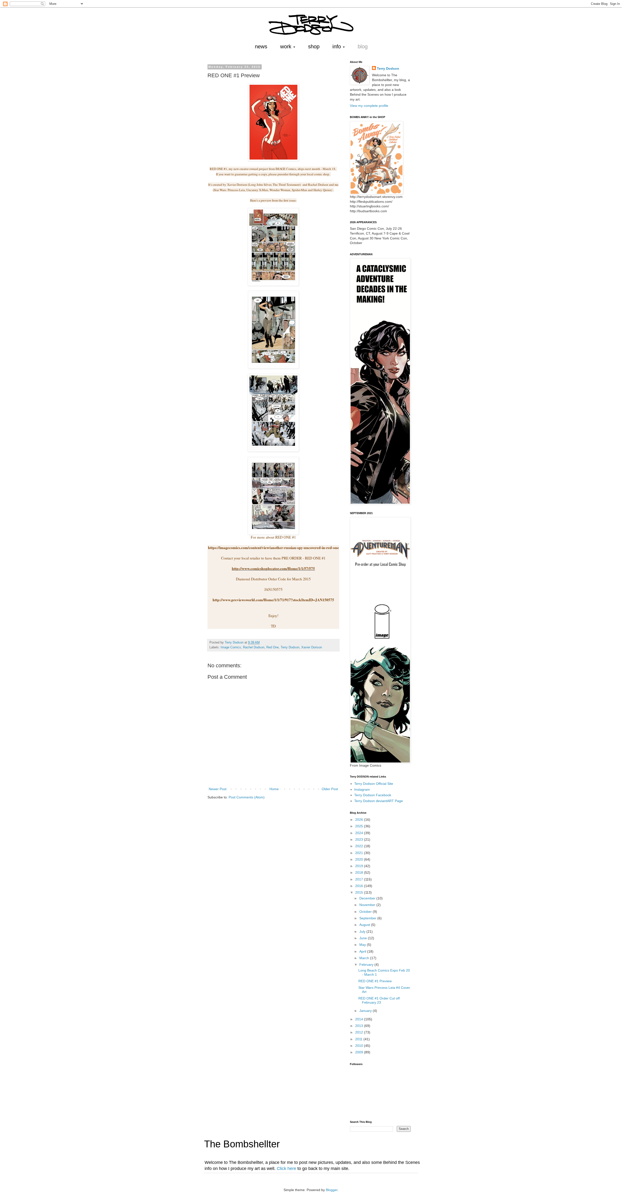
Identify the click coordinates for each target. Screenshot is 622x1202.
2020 (359, 859)
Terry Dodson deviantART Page (378, 801)
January (366, 1011)
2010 (359, 1046)
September (368, 918)
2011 (359, 1039)
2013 (359, 1026)
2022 (359, 846)
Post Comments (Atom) (247, 797)
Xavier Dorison (311, 647)
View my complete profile (369, 106)
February (366, 964)
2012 (359, 1032)
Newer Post (217, 789)
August (365, 925)
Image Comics (231, 647)
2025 (359, 826)
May (363, 945)
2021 (359, 853)
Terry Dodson (290, 647)
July (362, 931)
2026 (359, 819)
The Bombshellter (242, 1144)
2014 (359, 1019)
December (367, 898)
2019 (359, 866)
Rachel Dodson (253, 647)
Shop (314, 47)
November (367, 905)
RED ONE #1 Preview (375, 981)
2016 (359, 886)
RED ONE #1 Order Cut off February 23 (379, 1000)
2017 (359, 879)
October (366, 912)
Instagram (362, 789)
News (261, 47)
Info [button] (337, 47)
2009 (359, 1052)
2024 (359, 833)
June (363, 938)
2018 (359, 872)
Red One (272, 647)
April (363, 951)
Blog (363, 47)
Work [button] (286, 47)
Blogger (331, 1190)
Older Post (330, 789)
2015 (359, 892)
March (364, 958)
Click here (286, 1168)
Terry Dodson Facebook (372, 795)
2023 (359, 839)
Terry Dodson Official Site (373, 784)
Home (274, 789)
